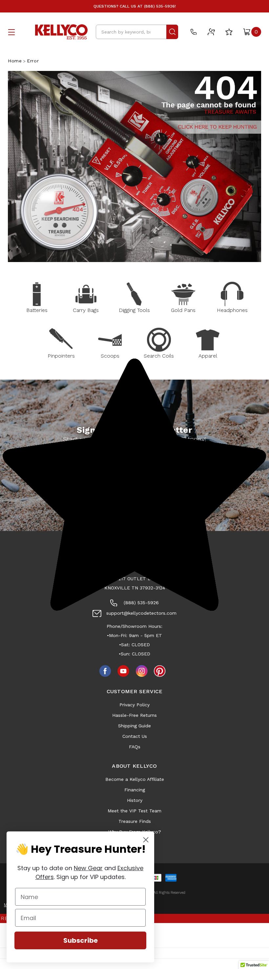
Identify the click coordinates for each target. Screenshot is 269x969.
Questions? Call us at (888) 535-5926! (134, 6)
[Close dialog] (146, 840)
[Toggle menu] (11, 32)
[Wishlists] (229, 31)
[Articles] (211, 31)
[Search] (172, 32)
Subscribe (80, 940)
